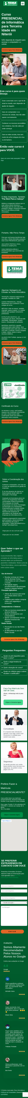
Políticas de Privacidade (8, 1092)
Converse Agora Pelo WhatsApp (12, 50)
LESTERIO (4, 1094)
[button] (23, 4)
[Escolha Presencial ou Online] (14, 903)
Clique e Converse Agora (13, 702)
